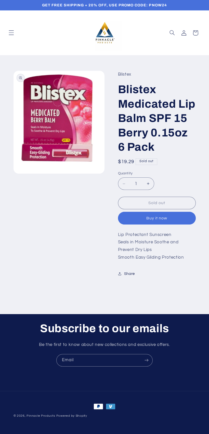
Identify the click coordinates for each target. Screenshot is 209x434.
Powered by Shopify (71, 415)
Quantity (125, 173)
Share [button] (129, 274)
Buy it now (156, 218)
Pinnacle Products (41, 415)
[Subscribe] (146, 360)
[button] (11, 33)
